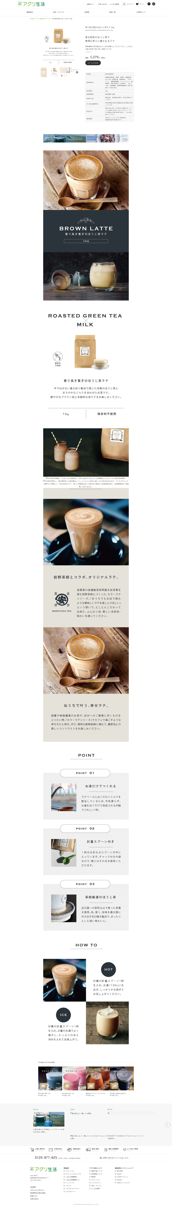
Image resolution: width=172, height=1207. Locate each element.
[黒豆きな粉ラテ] (122, 1078)
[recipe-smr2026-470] (93, 1123)
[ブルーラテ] (50, 1078)
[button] (44, 72)
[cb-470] (48, 1119)
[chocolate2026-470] (131, 1123)
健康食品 (29, 12)
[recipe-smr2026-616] (107, 138)
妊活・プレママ (58, 12)
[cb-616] (64, 138)
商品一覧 (112, 12)
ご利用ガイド (141, 12)
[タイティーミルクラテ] (98, 1078)
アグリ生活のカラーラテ (43, 18)
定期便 (86, 12)
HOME (32, 18)
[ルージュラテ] (74, 1078)
